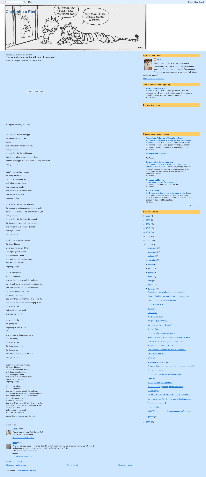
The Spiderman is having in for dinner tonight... (167, 341)
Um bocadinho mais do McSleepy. (161, 333)
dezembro (152, 248)
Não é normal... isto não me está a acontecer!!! (167, 350)
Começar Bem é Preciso (156, 153)
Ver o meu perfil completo (153, 79)
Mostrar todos (194, 206)
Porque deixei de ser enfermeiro (160, 162)
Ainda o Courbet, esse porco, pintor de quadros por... (169, 296)
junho (150, 272)
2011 (148, 236)
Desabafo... (152, 378)
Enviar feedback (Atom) (26, 470)
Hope (14, 443)
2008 (148, 422)
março (151, 285)
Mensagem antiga (125, 465)
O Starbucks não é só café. (159, 362)
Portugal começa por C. (157, 403)
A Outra (149, 91)
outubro (151, 256)
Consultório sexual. (155, 304)
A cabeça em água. (155, 317)
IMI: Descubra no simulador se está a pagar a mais (165, 193)
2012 (148, 232)
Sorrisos (151, 309)
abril (150, 281)
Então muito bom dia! (156, 354)
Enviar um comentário (15, 461)
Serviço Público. (154, 329)
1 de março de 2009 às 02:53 (22, 456)
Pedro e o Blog (152, 191)
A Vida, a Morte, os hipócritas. (160, 383)
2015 (148, 220)
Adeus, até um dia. (155, 370)
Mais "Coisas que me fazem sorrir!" (162, 300)
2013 (148, 228)
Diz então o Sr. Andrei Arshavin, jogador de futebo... (169, 395)
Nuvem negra (153, 391)
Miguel (160, 59)
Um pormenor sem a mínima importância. (164, 374)
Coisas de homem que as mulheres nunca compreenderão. (171, 366)
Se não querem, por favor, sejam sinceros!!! (165, 387)
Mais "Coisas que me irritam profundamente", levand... (170, 411)
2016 (148, 216)
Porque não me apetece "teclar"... (161, 345)
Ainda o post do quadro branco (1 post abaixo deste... (169, 337)
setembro (152, 260)
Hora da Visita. (154, 407)
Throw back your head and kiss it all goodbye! (166, 292)
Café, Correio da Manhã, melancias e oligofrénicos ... (169, 399)
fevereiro (152, 289)
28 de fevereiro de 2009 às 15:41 (23, 438)
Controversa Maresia (155, 180)
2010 (148, 241)
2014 (148, 224)
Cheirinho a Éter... (22, 12)
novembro (152, 252)
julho (150, 268)
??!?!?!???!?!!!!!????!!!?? (158, 321)
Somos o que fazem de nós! (159, 325)
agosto (151, 264)
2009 (148, 245)
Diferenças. (152, 313)
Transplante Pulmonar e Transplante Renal (164, 138)
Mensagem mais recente (16, 465)
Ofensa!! (151, 358)
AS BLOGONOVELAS (155, 88)
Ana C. (15, 429)
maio (150, 277)
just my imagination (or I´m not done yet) (161, 182)
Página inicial (72, 465)
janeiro (151, 417)
